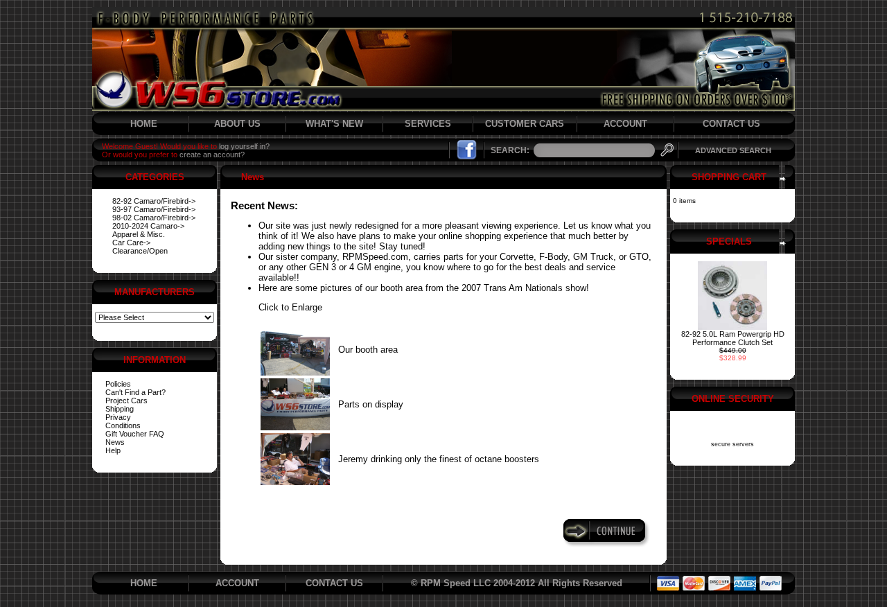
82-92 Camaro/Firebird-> (153, 201)
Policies (118, 384)
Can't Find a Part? (135, 392)
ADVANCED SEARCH (733, 150)
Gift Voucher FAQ (134, 434)
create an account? (212, 154)
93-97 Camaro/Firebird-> (153, 209)
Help (113, 450)
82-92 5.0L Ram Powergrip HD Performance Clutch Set (732, 338)
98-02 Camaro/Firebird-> (153, 217)
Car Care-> (131, 242)
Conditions (123, 425)
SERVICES (428, 123)
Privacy (118, 417)
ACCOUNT (625, 123)
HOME (143, 123)
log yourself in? (244, 146)
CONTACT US (731, 123)
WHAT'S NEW (334, 123)
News (115, 442)
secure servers (732, 444)
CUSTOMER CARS (524, 123)
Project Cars (126, 400)
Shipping (119, 409)
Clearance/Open (140, 251)
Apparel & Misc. (138, 234)
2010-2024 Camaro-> (148, 226)
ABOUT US (237, 123)
